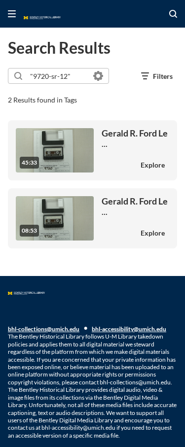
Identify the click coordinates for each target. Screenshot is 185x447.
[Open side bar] (12, 14)
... (135, 138)
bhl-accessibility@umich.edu (129, 329)
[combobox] (58, 76)
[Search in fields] (98, 76)
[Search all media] (173, 14)
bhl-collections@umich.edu (43, 329)
